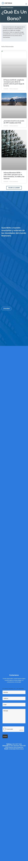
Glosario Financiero (7, 7)
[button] (26, 4)
